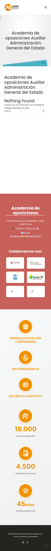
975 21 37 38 (32, 228)
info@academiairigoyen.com (25, 236)
